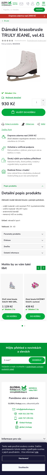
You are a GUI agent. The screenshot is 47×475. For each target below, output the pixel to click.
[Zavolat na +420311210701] (28, 3)
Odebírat (37, 360)
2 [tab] (24, 325)
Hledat (39, 9)
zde (36, 452)
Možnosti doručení (13, 97)
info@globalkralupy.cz (25, 409)
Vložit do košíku (25, 112)
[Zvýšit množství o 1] (43, 100)
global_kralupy (25, 427)
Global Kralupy (25, 422)
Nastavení (23, 458)
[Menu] (43, 3)
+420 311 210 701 (25, 414)
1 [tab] (22, 325)
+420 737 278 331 (25, 418)
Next (43, 268)
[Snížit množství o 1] (43, 104)
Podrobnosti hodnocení (36, 41)
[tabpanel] (12, 297)
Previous (39, 268)
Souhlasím (23, 467)
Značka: (7, 130)
